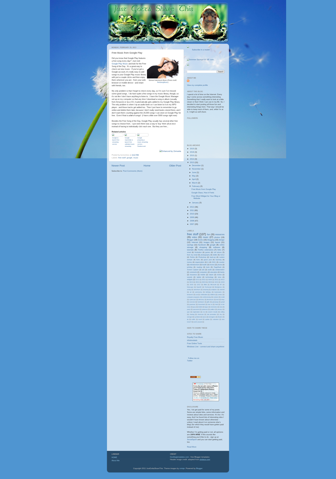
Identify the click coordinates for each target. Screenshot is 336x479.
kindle (200, 307)
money (189, 262)
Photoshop (202, 257)
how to (210, 304)
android (222, 289)
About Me (116, 461)
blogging (210, 240)
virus (219, 277)
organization (199, 262)
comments (193, 272)
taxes (204, 317)
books (200, 240)
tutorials (190, 250)
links (219, 250)
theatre (220, 317)
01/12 (197, 279)
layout (217, 242)
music (135, 158)
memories (214, 307)
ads (203, 270)
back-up (213, 257)
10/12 (216, 282)
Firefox (192, 257)
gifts (208, 302)
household (201, 304)
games (207, 252)
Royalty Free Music (195, 337)
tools (208, 267)
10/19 (191, 284)
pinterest (205, 309)
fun (208, 234)
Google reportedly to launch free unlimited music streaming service (130, 142)
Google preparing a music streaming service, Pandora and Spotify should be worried (142, 142)
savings (190, 245)
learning (219, 260)
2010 (192, 214)
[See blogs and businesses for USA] (195, 377)
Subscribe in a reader (200, 50)
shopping (203, 247)
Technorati (208, 287)
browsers (190, 294)
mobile (202, 275)
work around (198, 322)
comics (220, 294)
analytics (214, 289)
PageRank (217, 267)
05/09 (210, 279)
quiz (188, 312)
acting (189, 289)
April (194, 179)
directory (201, 299)
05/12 (222, 279)
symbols (197, 317)
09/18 (210, 282)
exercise (192, 302)
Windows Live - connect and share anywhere (205, 347)
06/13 (191, 282)
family (222, 272)
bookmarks (218, 292)
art (190, 292)
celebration (203, 294)
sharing (192, 314)
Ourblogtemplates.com (179, 457)
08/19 (204, 282)
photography (205, 255)
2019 (192, 149)
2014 (192, 159)
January (195, 203)
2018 (192, 152)
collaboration (219, 270)
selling (222, 312)
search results (212, 312)
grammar (192, 304)
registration (196, 312)
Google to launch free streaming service (115, 141)
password (196, 309)
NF (221, 284)
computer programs (193, 297)
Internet (195, 242)
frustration (198, 252)
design (221, 240)
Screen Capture (193, 270)
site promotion (211, 314)
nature (211, 275)
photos (217, 237)
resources (219, 234)
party (188, 309)
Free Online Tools (194, 343)
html (216, 304)
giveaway (215, 302)
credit (222, 297)
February (196, 186)
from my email (192, 255)
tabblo (199, 277)
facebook (202, 245)
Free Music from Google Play (203, 189)
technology (209, 277)
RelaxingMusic (162, 82)
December (196, 165)
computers (203, 272)
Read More (191, 447)
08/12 (197, 282)
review (219, 275)
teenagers (212, 317)
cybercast (192, 299)
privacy (219, 309)
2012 (192, 207)
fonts (198, 260)
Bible (205, 284)
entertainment (194, 265)
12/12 (198, 284)
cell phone (218, 252)
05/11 (216, 279)
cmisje (182, 468)
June (194, 172)
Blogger (190, 240)
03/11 (214, 262)
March (195, 183)
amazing (205, 289)
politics (212, 309)
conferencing (206, 297)
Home (147, 165)
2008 (192, 221)
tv (208, 262)
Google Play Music (120, 64)
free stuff (122, 158)
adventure (197, 289)
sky (221, 314)
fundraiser (201, 302)
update (207, 319)
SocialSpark (192, 440)
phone (219, 265)
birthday (208, 292)
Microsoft (213, 284)
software (216, 247)
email (189, 252)
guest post (208, 260)
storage (189, 317)
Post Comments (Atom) (132, 171)
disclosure (210, 299)
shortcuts (201, 314)
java (194, 307)
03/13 (203, 279)
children (212, 294)
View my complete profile (197, 85)
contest (215, 297)
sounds (189, 277)
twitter (215, 255)
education (213, 272)
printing (189, 267)
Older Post (175, 165)
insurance (193, 275)
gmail (222, 302)
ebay (222, 299)
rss (204, 312)
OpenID (198, 287)
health (204, 265)
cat (197, 294)
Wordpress (218, 287)
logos (206, 307)
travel (200, 319)
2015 (192, 155)
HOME (114, 457)
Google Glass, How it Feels (202, 193)
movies (212, 265)
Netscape (190, 287)
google (129, 158)
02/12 (222, 255)
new (221, 307)
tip (187, 319)
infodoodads (192, 340)
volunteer (216, 319)
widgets (190, 279)
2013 (192, 162)
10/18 (222, 282)
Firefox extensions (205, 250)
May (194, 176)
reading (199, 267)
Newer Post (118, 165)
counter (221, 262)
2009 (192, 217)
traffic (193, 319)
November (196, 169)
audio (210, 270)
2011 (192, 210)
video (194, 237)
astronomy (198, 292)
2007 (192, 224)
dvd (217, 299)
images (207, 242)
